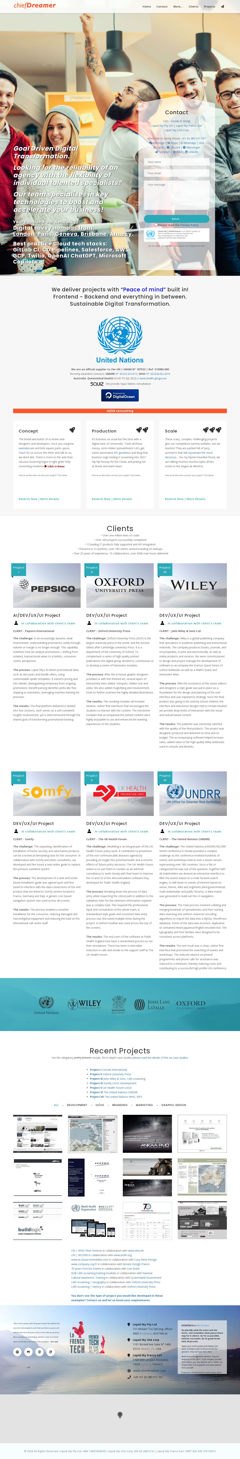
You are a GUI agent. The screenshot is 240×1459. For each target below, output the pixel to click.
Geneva (66, 234)
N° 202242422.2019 (158, 374)
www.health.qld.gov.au (153, 378)
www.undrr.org (123, 1255)
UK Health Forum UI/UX (111, 1087)
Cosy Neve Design (145, 1259)
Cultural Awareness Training (88, 1277)
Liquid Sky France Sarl (189, 125)
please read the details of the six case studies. (160, 1057)
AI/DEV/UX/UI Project (37, 615)
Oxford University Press (110, 1074)
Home (147, 6)
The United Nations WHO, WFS (116, 1096)
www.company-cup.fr (84, 1264)
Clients (193, 6)
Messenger (193, 147)
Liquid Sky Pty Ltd (162, 125)
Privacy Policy (189, 225)
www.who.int (136, 1250)
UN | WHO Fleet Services (86, 1250)
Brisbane (94, 234)
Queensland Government (146, 1277)
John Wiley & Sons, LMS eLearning (117, 1078)
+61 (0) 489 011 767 (193, 138)
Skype (174, 143)
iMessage (158, 143)
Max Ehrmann (203, 1325)
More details (49, 499)
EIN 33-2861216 (144, 1451)
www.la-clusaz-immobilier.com (89, 1259)
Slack (178, 152)
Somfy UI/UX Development (113, 1083)
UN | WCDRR (79, 1255)
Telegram (164, 152)
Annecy (121, 234)
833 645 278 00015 (204, 1451)
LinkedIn (193, 152)
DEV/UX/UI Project (106, 615)
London (23, 234)
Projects (209, 6)
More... (178, 6)
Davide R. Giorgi (180, 121)
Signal (160, 147)
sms (201, 143)
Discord (175, 147)
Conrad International (108, 1069)
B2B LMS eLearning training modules (93, 1273)
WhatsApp (189, 143)
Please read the (178, 225)
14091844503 (97, 1451)
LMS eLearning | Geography (88, 1282)
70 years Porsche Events (86, 1268)
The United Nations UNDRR (113, 1092)
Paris (45, 234)
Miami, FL (148, 1349)
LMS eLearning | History (86, 1286)
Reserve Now (28, 499)
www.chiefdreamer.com (149, 1370)
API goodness (122, 452)
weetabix (24, 448)
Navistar (147, 1273)
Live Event (133, 1268)
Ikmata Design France (136, 1264)
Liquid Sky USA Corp (176, 130)
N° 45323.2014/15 (126, 374)
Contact (162, 6)
